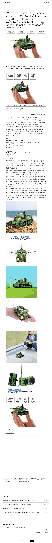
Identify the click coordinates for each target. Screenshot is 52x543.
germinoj (11, 59)
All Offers (8, 108)
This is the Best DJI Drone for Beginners (14, 508)
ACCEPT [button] (31, 540)
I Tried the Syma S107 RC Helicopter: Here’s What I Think (19, 500)
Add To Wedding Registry (18, 108)
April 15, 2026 (46, 500)
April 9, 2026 (46, 512)
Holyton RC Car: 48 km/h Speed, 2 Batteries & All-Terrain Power (21, 512)
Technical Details (19, 106)
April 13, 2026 (46, 504)
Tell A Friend (36, 106)
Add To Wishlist (28, 106)
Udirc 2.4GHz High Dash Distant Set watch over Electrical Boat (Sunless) (10, 480)
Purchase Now (10, 106)
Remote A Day (7, 2)
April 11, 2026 (46, 508)
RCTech (15, 59)
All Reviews (43, 106)
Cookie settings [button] (24, 541)
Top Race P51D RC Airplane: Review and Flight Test (17, 504)
